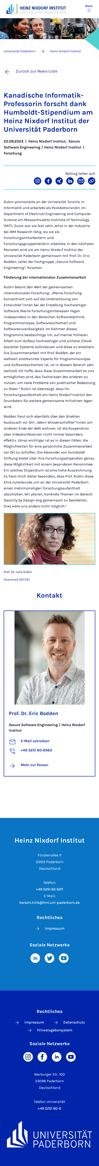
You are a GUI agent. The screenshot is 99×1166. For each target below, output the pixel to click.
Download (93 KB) (17, 580)
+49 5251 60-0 (49, 1108)
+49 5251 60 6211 (49, 889)
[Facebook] (42, 1056)
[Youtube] (64, 958)
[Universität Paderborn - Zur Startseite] (10, 9)
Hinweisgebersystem (54, 1030)
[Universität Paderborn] (49, 1134)
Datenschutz (74, 1022)
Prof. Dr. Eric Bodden (33, 713)
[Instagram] (28, 1056)
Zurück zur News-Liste (36, 71)
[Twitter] (49, 958)
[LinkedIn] (35, 958)
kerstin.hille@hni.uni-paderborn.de (49, 902)
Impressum (54, 928)
